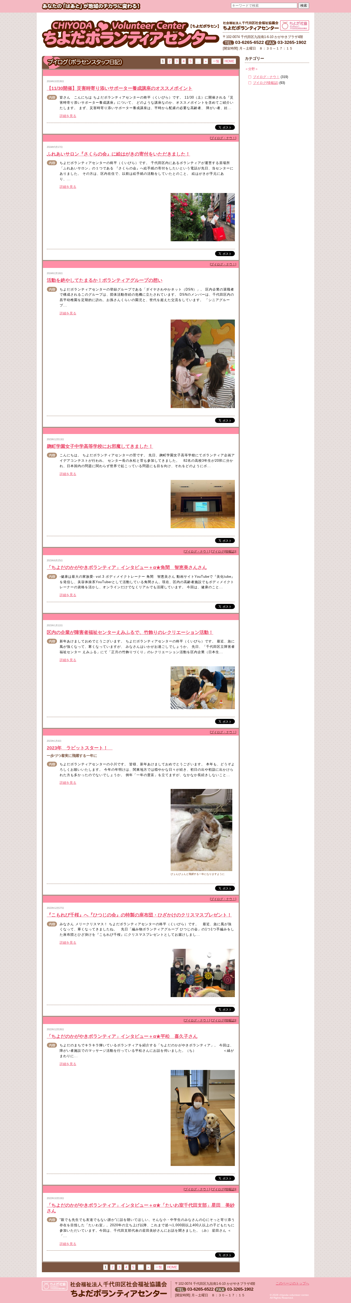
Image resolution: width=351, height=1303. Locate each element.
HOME (230, 61)
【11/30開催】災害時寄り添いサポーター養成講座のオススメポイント (119, 88)
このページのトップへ (292, 1283)
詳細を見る (68, 116)
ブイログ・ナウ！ (266, 77)
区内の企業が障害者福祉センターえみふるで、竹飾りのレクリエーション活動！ (130, 632)
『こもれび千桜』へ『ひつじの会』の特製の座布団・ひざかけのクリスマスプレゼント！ (139, 915)
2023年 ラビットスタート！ (80, 747)
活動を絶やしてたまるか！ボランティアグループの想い (104, 280)
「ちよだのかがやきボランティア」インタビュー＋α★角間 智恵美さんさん (127, 567)
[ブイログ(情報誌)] (223, 551)
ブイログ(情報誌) (265, 83)
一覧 (216, 61)
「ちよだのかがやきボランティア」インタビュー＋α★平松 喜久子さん (122, 1036)
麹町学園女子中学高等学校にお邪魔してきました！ (100, 446)
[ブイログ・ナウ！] (223, 138)
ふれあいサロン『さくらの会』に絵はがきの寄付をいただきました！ (118, 154)
